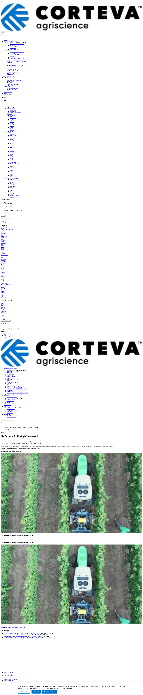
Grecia (11, 152)
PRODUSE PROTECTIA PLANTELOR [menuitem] (17, 42)
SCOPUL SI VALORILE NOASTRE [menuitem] (16, 70)
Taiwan (11, 128)
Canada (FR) (13, 111)
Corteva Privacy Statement (109, 686)
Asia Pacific (9, 114)
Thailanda (12, 130)
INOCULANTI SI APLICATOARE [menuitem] (15, 58)
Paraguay (12, 193)
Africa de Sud (13, 107)
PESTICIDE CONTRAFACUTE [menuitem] (15, 60)
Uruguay (12, 197)
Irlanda (11, 154)
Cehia (11, 143)
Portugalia (12, 160)
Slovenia (12, 168)
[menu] (1, 1)
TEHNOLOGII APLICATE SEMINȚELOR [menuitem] (17, 65)
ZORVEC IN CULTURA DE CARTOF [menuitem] (16, 61)
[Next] (2, 538)
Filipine (11, 119)
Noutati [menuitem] (5, 78)
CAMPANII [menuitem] (9, 62)
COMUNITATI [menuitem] (10, 74)
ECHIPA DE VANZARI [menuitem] (12, 88)
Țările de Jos (12, 176)
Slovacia (12, 167)
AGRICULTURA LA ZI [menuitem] (12, 84)
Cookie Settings (24, 691)
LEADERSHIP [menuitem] (10, 73)
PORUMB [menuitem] (12, 53)
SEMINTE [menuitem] (9, 50)
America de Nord (11, 108)
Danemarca (12, 146)
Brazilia (11, 182)
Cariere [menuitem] (5, 93)
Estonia (11, 147)
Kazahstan (12, 124)
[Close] (1, 322)
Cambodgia (12, 115)
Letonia (11, 156)
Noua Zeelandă (13, 135)
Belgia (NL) (12, 139)
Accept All (36, 691)
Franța (11, 150)
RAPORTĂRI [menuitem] (10, 85)
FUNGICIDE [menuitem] (13, 48)
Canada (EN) (13, 110)
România (12, 164)
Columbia (12, 185)
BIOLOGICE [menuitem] (10, 64)
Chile (11, 183)
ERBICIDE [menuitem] (12, 45)
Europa (8, 136)
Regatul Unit (13, 162)
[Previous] (1, 538)
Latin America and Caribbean (13, 178)
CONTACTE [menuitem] (7, 86)
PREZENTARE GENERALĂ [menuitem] (17, 44)
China (11, 116)
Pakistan (11, 127)
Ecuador (11, 187)
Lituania (11, 158)
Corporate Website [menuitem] (8, 94)
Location (6, 205)
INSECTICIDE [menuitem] (13, 46)
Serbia (11, 166)
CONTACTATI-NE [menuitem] (11, 89)
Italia (11, 155)
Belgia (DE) (12, 140)
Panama (11, 191)
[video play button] (1, 625)
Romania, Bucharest (5, 320)
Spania (11, 170)
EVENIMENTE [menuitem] (10, 82)
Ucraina (11, 174)
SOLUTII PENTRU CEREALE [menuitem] (14, 66)
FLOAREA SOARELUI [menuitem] (15, 54)
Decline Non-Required (49, 691)
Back (5, 100)
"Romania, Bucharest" (6, 199)
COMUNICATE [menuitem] (11, 81)
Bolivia (11, 181)
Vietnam (11, 131)
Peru (11, 194)
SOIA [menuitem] (11, 57)
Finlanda (12, 148)
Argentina (12, 179)
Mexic (11, 190)
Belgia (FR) (12, 138)
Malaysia (12, 126)
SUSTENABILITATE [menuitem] (12, 69)
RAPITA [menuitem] (12, 56)
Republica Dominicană (15, 195)
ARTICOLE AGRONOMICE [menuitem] (14, 80)
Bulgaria (12, 142)
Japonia (11, 123)
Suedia (11, 171)
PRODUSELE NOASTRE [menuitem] (10, 41)
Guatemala (12, 189)
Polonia (11, 159)
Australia (9, 132)
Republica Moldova (14, 163)
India (11, 120)
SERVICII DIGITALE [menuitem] (9, 76)
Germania (12, 151)
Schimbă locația (9, 203)
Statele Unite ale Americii (16, 112)
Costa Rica (12, 186)
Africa (8, 106)
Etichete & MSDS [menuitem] (8, 92)
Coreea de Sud (13, 118)
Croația (11, 144)
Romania (3, 97)
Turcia (11, 172)
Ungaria (11, 175)
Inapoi (5, 40)
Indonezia (12, 122)
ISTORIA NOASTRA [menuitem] (12, 72)
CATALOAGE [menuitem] (7, 77)
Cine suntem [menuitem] (6, 68)
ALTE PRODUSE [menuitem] (14, 49)
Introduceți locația (5, 323)
